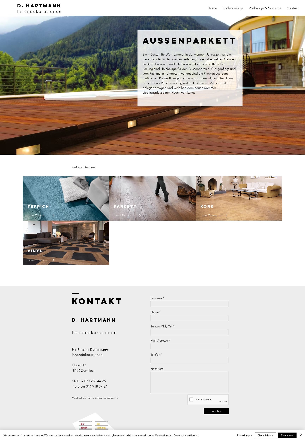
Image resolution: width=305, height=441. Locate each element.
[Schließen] (301, 435)
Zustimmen (287, 435)
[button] (233, 8)
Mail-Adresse (159, 340)
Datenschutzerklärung (186, 435)
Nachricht (157, 368)
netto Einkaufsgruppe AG (103, 397)
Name (155, 312)
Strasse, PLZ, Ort (161, 326)
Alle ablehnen (265, 435)
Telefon (155, 354)
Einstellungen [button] (244, 435)
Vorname (156, 298)
